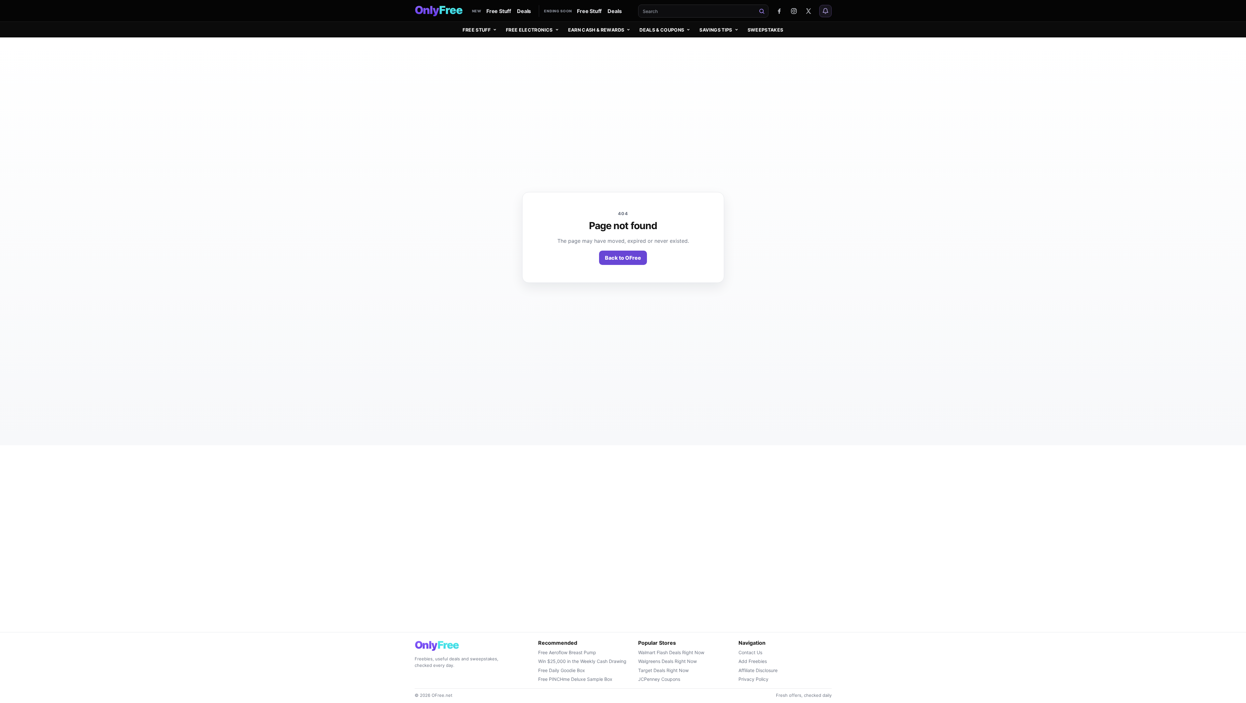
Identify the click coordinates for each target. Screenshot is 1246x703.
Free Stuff (498, 11)
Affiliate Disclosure (758, 670)
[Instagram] (794, 11)
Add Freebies (752, 661)
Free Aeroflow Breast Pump (567, 652)
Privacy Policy (753, 679)
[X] (808, 11)
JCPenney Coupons (659, 679)
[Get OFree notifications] (825, 11)
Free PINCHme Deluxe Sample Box (575, 679)
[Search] (761, 11)
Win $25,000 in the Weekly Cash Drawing (582, 661)
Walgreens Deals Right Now (667, 661)
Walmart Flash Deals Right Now (671, 652)
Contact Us (750, 652)
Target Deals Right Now (663, 670)
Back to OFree (623, 258)
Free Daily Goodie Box (561, 670)
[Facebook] (779, 11)
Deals (524, 11)
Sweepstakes (765, 30)
